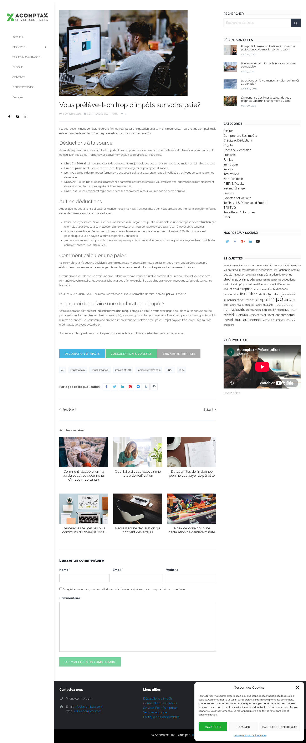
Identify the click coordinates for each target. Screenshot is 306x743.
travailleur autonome (281, 315)
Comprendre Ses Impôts (102, 114)
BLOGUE (18, 67)
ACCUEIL (18, 37)
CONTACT (18, 77)
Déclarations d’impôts (158, 698)
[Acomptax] (27, 11)
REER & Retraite (234, 183)
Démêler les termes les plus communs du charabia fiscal (83, 530)
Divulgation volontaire (286, 270)
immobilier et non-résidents (240, 300)
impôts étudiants (264, 305)
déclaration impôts (239, 279)
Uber (227, 217)
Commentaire (69, 598)
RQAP (170, 369)
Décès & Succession (237, 150)
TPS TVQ (230, 207)
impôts (278, 298)
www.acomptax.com (87, 711)
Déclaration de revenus (278, 274)
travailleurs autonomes (243, 320)
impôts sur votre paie (148, 369)
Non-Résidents (234, 178)
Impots (228, 169)
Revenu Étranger (235, 188)
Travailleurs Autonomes (239, 212)
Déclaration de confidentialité (250, 735)
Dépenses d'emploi (267, 284)
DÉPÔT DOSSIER (23, 87)
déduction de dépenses (268, 279)
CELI (271, 265)
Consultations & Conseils (160, 703)
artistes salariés (260, 265)
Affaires (228, 131)
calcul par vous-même (172, 294)
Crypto (228, 145)
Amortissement (232, 265)
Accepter (213, 726)
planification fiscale (273, 309)
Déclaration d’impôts (82, 354)
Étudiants (230, 155)
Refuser (243, 726)
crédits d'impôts (237, 270)
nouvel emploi (253, 310)
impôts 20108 (123, 369)
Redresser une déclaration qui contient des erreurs (137, 530)
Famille (228, 159)
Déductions (288, 279)
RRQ (181, 369)
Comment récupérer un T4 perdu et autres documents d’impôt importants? (84, 475)
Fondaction (261, 294)
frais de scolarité (285, 294)
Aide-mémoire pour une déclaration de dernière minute (191, 530)
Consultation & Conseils (131, 354)
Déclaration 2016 (254, 274)
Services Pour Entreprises (160, 707)
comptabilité (281, 265)
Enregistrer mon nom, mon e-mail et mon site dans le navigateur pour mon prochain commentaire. (124, 589)
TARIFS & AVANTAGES (26, 57)
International (232, 174)
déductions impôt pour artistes (240, 284)
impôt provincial (100, 369)
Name (64, 569)
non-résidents (234, 309)
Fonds (271, 294)
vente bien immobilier (276, 320)
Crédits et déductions (259, 270)
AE (62, 369)
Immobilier (231, 164)
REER (229, 314)
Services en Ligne (155, 712)
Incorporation (284, 305)
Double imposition (234, 274)
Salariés (229, 193)
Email (118, 569)
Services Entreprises (179, 354)
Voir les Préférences (279, 726)
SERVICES (18, 47)
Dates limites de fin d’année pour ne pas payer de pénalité (192, 473)
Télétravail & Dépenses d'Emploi (245, 202)
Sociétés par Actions (237, 198)
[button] (298, 687)
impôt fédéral (77, 369)
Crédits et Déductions (238, 140)
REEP (294, 310)
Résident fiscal (257, 315)
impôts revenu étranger (241, 305)
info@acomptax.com (89, 706)
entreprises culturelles (265, 289)
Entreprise (245, 289)
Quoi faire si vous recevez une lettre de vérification (138, 473)
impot (263, 299)
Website (172, 569)
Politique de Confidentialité (161, 717)
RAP (287, 309)
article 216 (246, 265)
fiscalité (247, 293)
